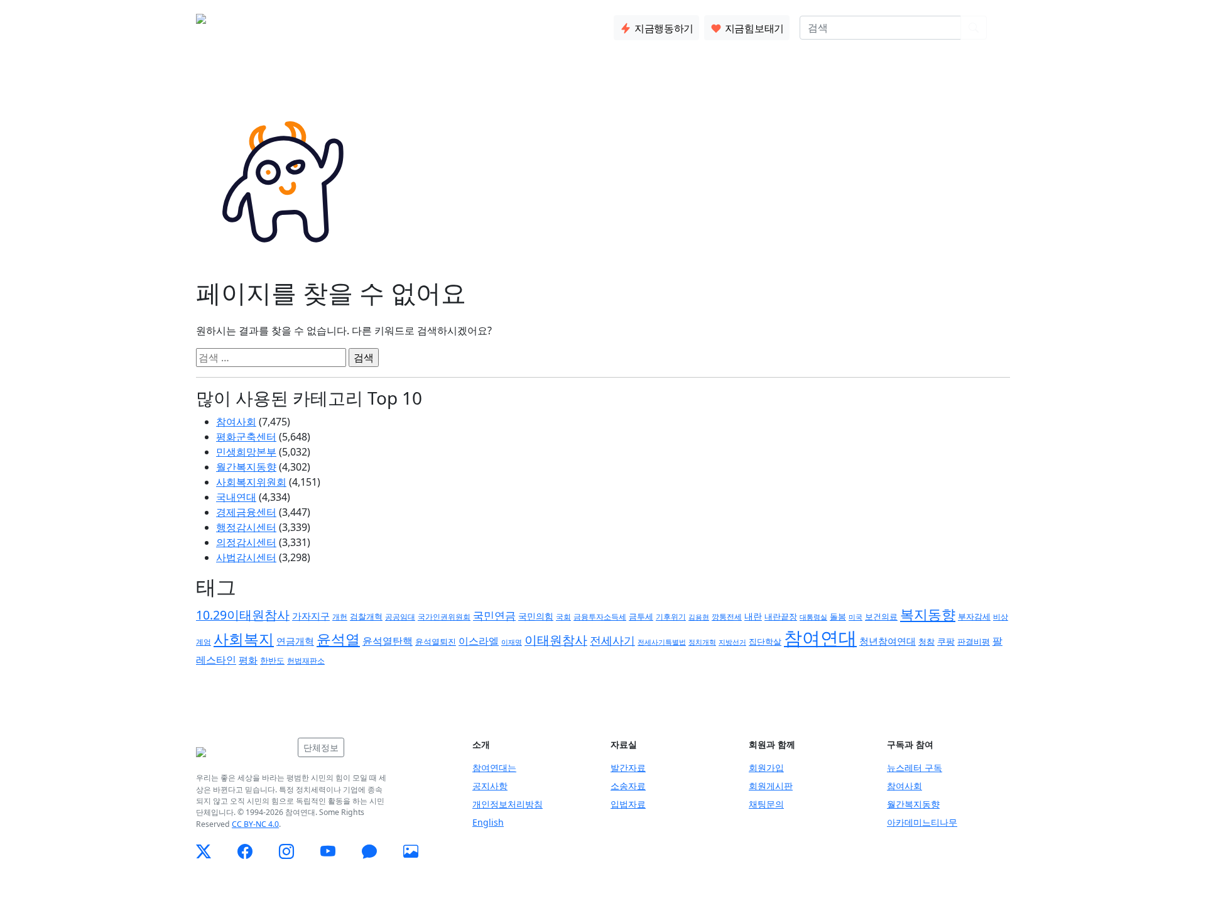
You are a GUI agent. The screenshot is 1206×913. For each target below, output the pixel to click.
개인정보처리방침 (507, 804)
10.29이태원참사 (243, 614)
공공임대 (400, 616)
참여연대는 (494, 768)
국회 (563, 616)
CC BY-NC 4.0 (255, 824)
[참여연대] (243, 752)
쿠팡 (946, 641)
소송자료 (628, 786)
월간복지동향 (246, 467)
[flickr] (410, 851)
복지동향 (927, 613)
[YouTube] (327, 851)
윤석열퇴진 (435, 642)
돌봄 (838, 616)
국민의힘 (535, 616)
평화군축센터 (246, 437)
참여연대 (820, 637)
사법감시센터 (246, 557)
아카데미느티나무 (922, 822)
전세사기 (612, 640)
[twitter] (203, 851)
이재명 (511, 642)
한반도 (272, 660)
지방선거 (732, 642)
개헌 (339, 616)
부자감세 (974, 616)
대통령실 (813, 616)
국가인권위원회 (444, 616)
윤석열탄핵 (387, 641)
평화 (248, 659)
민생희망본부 (246, 452)
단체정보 (321, 747)
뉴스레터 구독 (914, 768)
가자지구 (311, 616)
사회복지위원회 (251, 482)
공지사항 (490, 786)
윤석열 (338, 639)
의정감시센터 (246, 542)
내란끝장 (780, 616)
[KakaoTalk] (369, 851)
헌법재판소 (306, 660)
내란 (753, 616)
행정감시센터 (246, 527)
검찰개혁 (366, 616)
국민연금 (494, 615)
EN (1003, 28)
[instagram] (286, 851)
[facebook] (245, 851)
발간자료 (628, 768)
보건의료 (881, 616)
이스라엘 (479, 641)
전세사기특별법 (662, 642)
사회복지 (244, 638)
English (488, 822)
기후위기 (671, 616)
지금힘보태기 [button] (753, 28)
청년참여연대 (887, 641)
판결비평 (973, 641)
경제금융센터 (246, 512)
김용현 (698, 616)
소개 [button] (298, 25)
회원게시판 (771, 786)
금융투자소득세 (599, 616)
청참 (926, 641)
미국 (855, 616)
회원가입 (766, 768)
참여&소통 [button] (392, 25)
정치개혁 (702, 642)
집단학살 (765, 641)
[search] (973, 28)
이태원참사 (555, 639)
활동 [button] (338, 25)
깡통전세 (727, 616)
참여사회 (236, 422)
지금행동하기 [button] (662, 28)
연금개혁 (295, 641)
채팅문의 (766, 804)
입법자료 (628, 804)
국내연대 (236, 497)
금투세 (641, 616)
